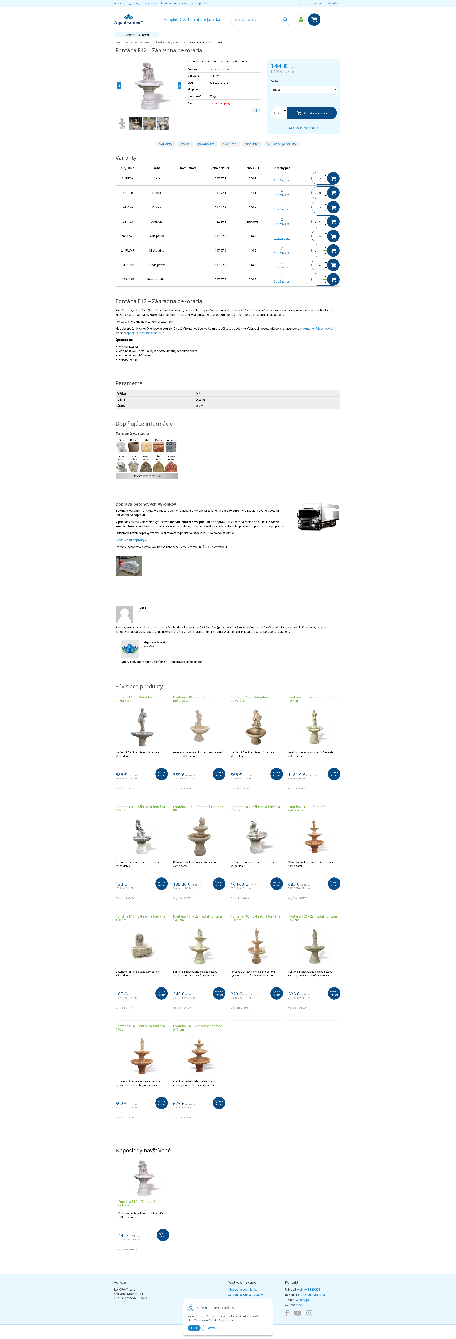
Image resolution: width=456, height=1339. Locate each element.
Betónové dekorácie (221, 69)
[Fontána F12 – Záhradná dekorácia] (149, 86)
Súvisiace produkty (281, 144)
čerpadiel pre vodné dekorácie (144, 333)
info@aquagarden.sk (145, 3)
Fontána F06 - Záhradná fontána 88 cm (140, 808)
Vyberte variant (161, 774)
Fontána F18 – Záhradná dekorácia (191, 699)
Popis (185, 144)
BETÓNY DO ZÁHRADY (137, 42)
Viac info (229, 144)
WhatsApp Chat (199, 3)
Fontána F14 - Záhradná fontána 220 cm (140, 1028)
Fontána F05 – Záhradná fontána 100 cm (313, 699)
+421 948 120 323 (175, 3)
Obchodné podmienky (242, 1289)
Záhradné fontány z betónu (168, 42)
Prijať (194, 1328)
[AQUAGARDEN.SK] (310, 1313)
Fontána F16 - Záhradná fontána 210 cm (197, 1028)
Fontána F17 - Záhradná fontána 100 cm (140, 918)
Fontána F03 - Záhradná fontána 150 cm (313, 918)
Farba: (275, 81)
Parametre (206, 144)
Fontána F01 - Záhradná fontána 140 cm (197, 918)
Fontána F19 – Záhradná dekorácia (249, 699)
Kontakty (316, 3)
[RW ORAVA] (288, 1313)
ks (279, 113)
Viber (299, 1305)
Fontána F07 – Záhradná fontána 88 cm (198, 808)
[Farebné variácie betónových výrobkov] (147, 461)
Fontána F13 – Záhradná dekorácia (134, 699)
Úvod (121, 3)
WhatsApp (303, 1300)
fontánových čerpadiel (318, 329)
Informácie (333, 3)
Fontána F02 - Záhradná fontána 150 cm (255, 918)
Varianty (165, 144)
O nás (302, 3)
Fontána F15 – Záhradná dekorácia (306, 808)
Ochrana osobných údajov (245, 1295)
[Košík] (315, 19)
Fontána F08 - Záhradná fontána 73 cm (255, 808)
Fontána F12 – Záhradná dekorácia (136, 1203)
